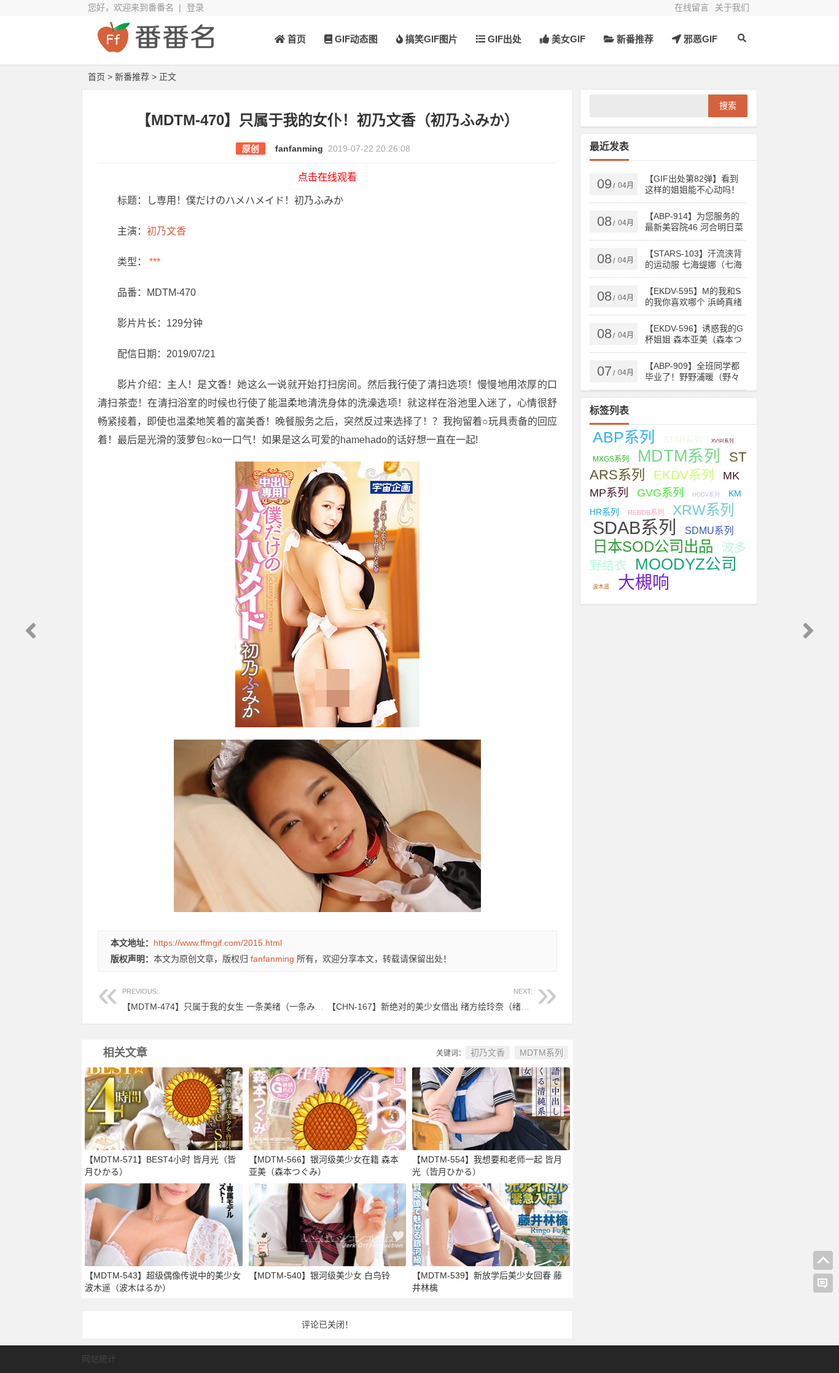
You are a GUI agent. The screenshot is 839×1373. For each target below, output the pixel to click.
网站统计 (99, 1359)
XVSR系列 (722, 441)
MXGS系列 (611, 459)
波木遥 (601, 587)
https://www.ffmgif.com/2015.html (218, 943)
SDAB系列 (634, 528)
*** (153, 262)
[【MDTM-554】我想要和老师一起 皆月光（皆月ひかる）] (491, 1108)
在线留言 (691, 7)
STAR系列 (683, 439)
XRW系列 (703, 510)
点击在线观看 (327, 177)
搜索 (727, 105)
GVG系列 (660, 492)
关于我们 (732, 7)
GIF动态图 (355, 39)
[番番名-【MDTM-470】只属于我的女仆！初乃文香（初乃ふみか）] (155, 47)
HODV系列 (706, 495)
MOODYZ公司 (686, 564)
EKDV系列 (684, 475)
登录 (195, 7)
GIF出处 (503, 39)
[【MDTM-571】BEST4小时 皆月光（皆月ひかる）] (164, 1108)
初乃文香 (166, 231)
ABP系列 (624, 437)
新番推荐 (634, 39)
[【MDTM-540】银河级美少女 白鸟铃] (328, 1224)
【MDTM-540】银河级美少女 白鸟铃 (319, 1275)
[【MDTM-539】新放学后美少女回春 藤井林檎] (491, 1224)
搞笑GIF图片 (430, 39)
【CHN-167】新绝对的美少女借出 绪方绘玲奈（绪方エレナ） (445, 999)
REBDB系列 (646, 512)
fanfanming (299, 148)
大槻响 (643, 582)
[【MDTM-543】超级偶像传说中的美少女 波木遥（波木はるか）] (164, 1224)
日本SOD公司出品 (653, 546)
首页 (295, 39)
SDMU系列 (709, 530)
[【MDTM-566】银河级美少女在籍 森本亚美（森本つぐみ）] (328, 1108)
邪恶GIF (699, 39)
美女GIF (567, 39)
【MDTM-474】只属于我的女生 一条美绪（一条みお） (227, 999)
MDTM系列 (541, 1053)
